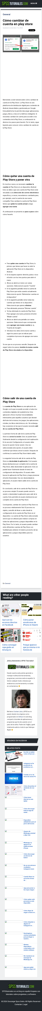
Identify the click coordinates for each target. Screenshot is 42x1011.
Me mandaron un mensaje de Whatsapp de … (29, 957)
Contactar (18, 1004)
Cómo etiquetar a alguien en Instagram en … (29, 923)
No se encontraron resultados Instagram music (30, 867)
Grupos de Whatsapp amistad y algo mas (29, 833)
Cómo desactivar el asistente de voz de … (30, 787)
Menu (33, 3)
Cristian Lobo (18, 711)
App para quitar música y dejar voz (30, 968)
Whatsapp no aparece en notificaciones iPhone (28, 845)
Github (20, 717)
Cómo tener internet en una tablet (28, 799)
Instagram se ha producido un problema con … (29, 765)
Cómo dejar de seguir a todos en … (30, 911)
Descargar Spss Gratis (16, 1001)
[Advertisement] (21, 76)
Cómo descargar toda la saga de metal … (29, 810)
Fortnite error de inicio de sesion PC (30, 775)
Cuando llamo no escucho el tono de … (29, 878)
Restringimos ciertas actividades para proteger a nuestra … (30, 936)
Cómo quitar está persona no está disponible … (29, 901)
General (6, 14)
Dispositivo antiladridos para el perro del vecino (30, 821)
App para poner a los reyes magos (29, 889)
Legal (25, 1004)
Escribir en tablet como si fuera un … (30, 753)
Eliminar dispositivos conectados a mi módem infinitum (29, 947)
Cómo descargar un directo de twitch (29, 855)
